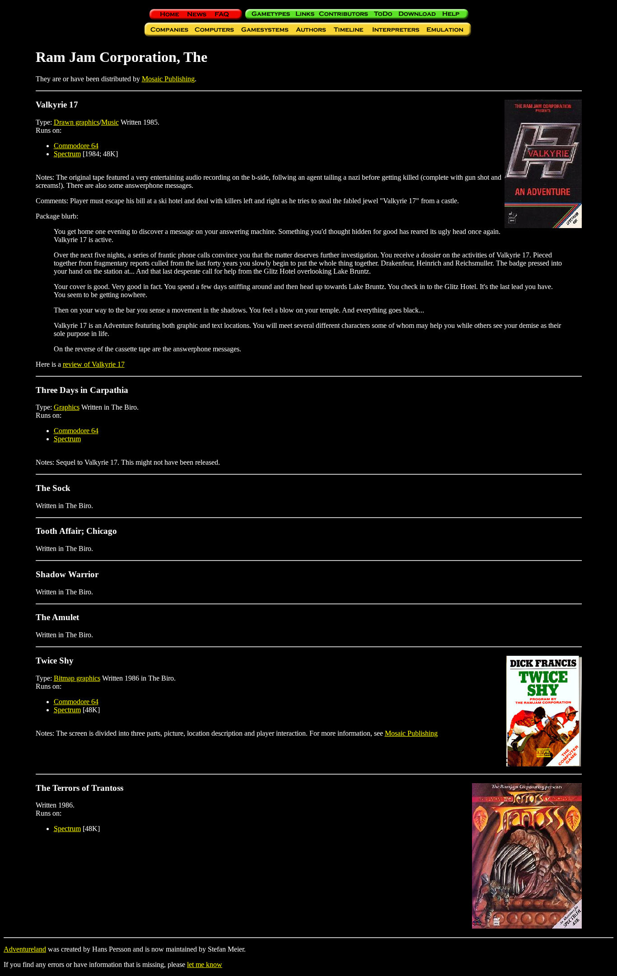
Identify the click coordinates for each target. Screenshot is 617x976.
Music (110, 122)
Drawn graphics (76, 122)
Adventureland (25, 949)
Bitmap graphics (77, 678)
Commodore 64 (76, 145)
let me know (204, 964)
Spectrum (67, 154)
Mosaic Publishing (168, 79)
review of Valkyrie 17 (94, 364)
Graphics (66, 407)
